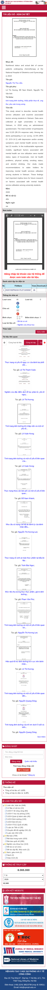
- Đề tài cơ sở (21, 321)
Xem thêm (41, 737)
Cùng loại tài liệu (15, 342)
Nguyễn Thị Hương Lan (27, 532)
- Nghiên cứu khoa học (25, 325)
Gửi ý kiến (41, 332)
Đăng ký (31, 775)
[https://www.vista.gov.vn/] (23, 911)
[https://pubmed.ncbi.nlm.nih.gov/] (23, 960)
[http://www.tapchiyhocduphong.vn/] (23, 923)
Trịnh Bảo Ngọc (27, 565)
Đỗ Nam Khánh (27, 498)
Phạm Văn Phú (28, 599)
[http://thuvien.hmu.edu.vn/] (23, 900)
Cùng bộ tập (31, 342)
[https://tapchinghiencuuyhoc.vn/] (23, 951)
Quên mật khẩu (31, 761)
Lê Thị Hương (27, 399)
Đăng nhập (16, 761)
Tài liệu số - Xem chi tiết (16, 14)
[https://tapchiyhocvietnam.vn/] (23, 938)
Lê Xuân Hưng (28, 434)
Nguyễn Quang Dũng (27, 701)
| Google (25, 770)
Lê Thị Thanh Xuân (27, 370)
